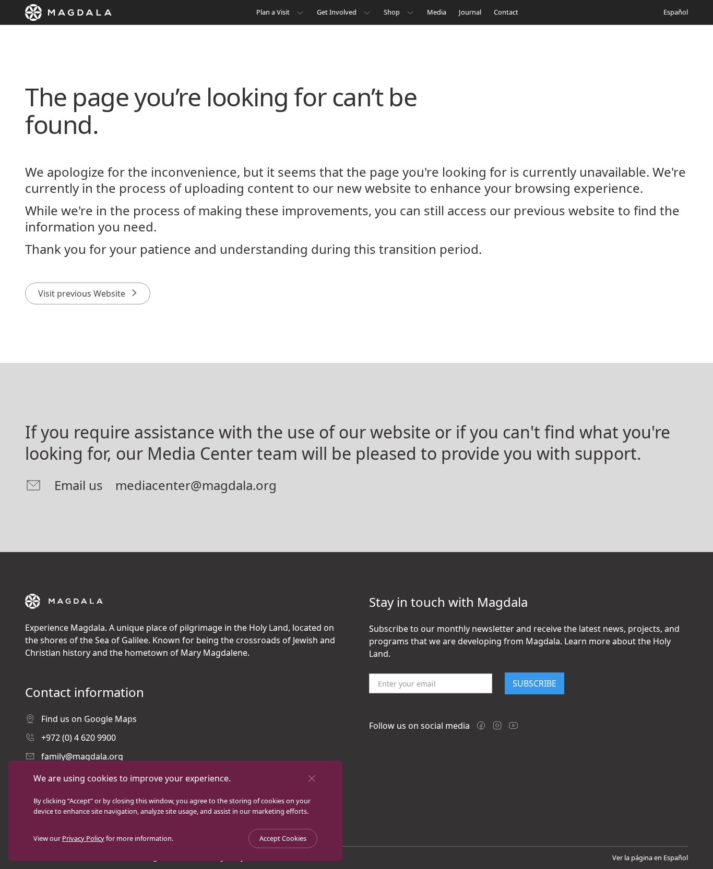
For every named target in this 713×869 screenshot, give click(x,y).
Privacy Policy (83, 838)
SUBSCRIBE (534, 683)
